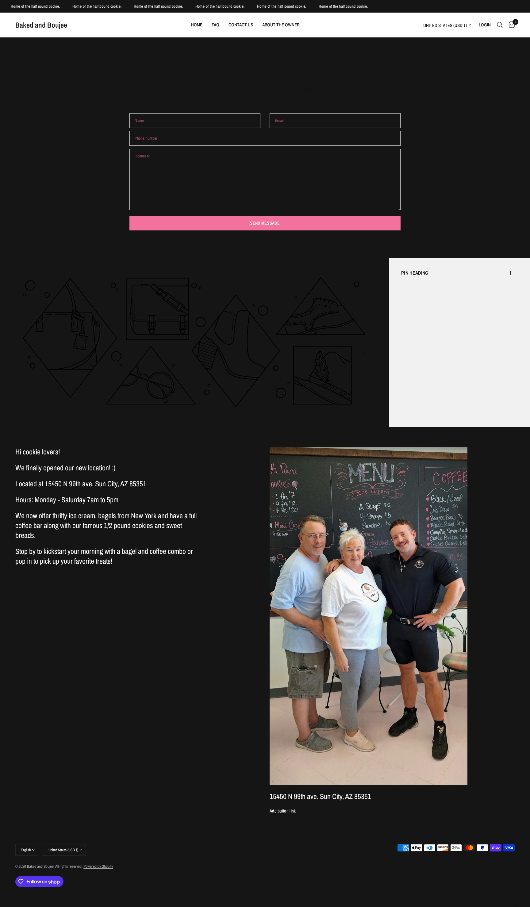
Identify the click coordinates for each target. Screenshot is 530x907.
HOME (196, 24)
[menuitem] (196, 25)
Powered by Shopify (98, 866)
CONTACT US (241, 24)
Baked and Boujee (41, 25)
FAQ (215, 24)
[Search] (500, 25)
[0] (510, 25)
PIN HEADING (414, 272)
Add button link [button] (283, 810)
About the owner (281, 24)
